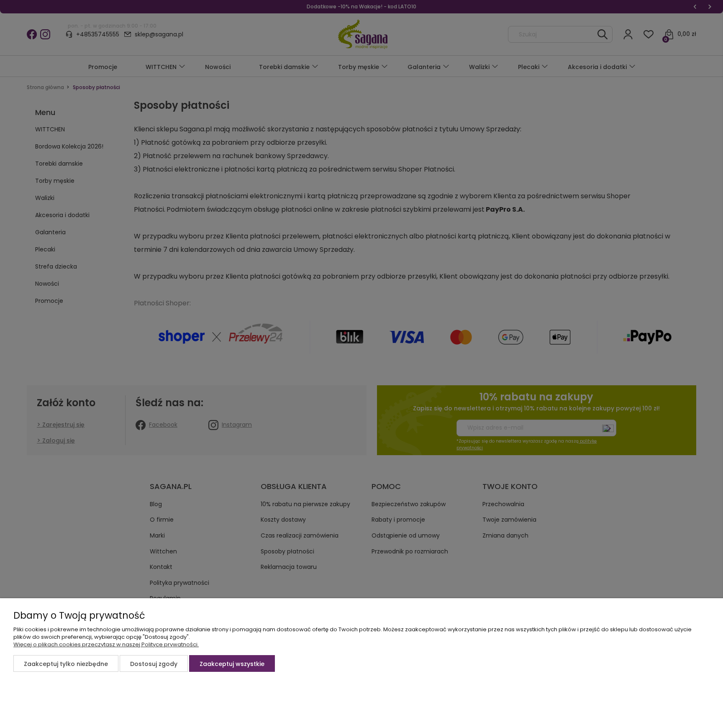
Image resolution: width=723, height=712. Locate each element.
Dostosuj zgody (153, 664)
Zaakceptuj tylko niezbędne (66, 664)
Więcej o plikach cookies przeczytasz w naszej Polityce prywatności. (106, 644)
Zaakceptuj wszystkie (232, 664)
